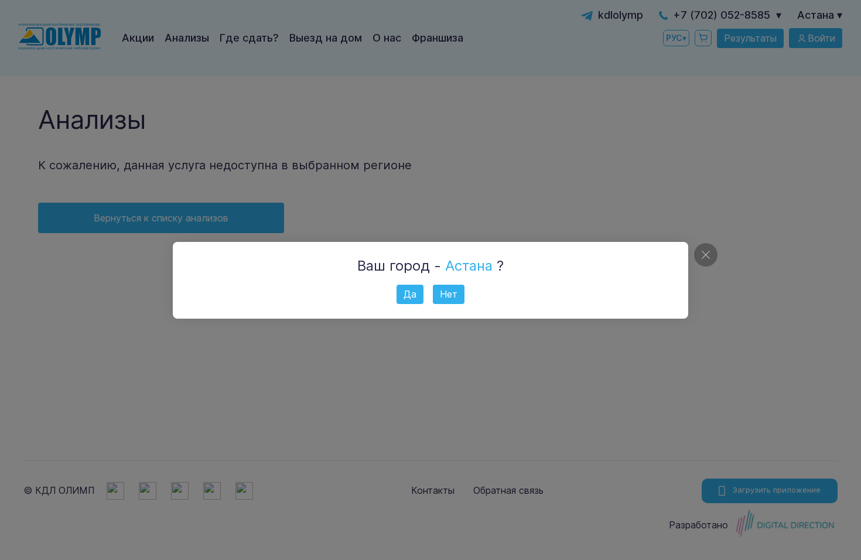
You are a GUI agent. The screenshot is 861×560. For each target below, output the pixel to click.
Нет (448, 294)
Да (410, 294)
